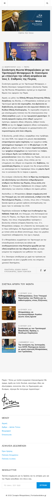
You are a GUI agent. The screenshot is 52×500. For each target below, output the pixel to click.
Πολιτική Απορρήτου (10, 455)
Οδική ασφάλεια (24, 271)
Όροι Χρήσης (7, 451)
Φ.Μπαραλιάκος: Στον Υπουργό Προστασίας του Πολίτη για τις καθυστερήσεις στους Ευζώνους (32, 298)
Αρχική (4, 423)
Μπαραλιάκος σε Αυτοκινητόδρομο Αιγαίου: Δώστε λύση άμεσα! (30, 314)
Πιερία (26, 67)
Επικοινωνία (6, 435)
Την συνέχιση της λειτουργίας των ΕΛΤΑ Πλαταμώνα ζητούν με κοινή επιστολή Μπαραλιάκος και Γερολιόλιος (32, 348)
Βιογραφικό (6, 431)
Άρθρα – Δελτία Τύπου (11, 427)
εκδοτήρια (9, 269)
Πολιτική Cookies (9, 459)
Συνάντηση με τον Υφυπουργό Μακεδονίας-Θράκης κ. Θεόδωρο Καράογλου (32, 330)
